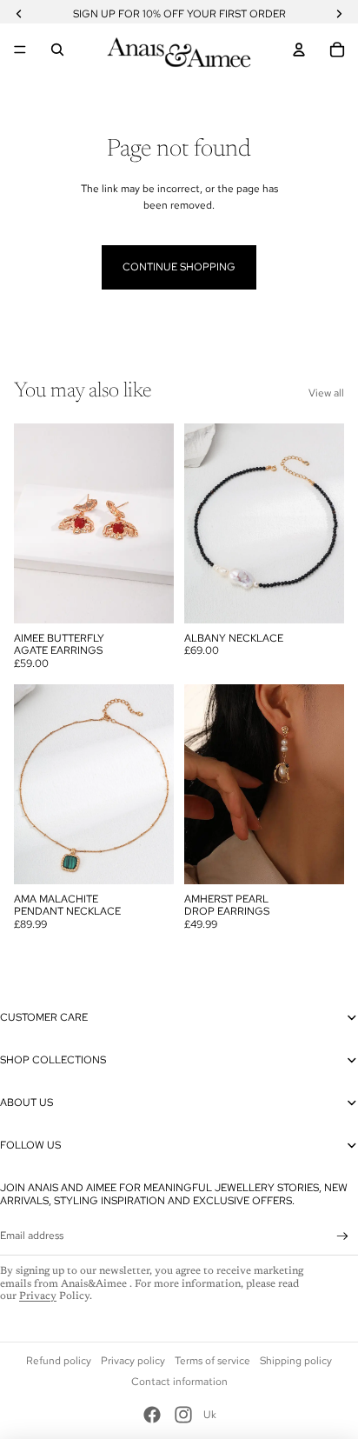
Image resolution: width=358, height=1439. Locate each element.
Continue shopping (179, 267)
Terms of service (212, 1361)
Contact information (179, 1382)
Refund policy (58, 1361)
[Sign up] (343, 1236)
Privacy (37, 1296)
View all (326, 393)
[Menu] (20, 50)
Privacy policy (133, 1361)
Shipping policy (296, 1361)
